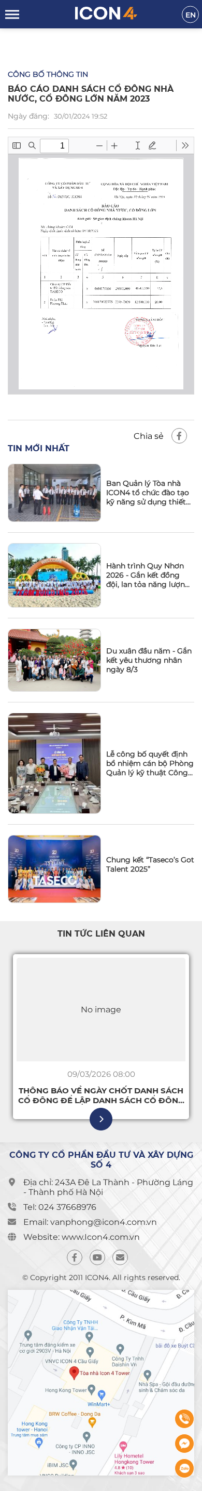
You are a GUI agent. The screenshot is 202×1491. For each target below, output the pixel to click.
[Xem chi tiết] (101, 1119)
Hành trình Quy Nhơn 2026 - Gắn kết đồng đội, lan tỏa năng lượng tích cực (148, 575)
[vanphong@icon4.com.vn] (120, 1257)
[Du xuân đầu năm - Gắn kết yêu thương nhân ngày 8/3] (54, 660)
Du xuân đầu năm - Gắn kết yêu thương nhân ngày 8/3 (149, 660)
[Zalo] (184, 1468)
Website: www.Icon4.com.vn (81, 1237)
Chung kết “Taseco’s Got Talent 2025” (150, 864)
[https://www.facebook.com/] (74, 1257)
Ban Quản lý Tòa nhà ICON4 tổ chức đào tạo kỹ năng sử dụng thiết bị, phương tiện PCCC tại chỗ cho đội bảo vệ (147, 492)
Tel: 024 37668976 (59, 1207)
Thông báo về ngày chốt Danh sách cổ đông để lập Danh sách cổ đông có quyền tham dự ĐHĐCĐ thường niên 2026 (101, 1095)
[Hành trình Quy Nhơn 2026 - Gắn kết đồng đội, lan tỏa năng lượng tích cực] (54, 575)
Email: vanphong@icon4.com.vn (90, 1222)
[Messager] (184, 1443)
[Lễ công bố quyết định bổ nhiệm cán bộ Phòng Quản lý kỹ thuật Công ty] (54, 763)
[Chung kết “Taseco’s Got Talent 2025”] (54, 869)
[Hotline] (184, 1419)
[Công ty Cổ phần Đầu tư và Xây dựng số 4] (106, 14)
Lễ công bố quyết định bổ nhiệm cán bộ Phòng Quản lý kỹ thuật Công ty (150, 763)
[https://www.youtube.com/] (97, 1257)
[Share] (179, 436)
